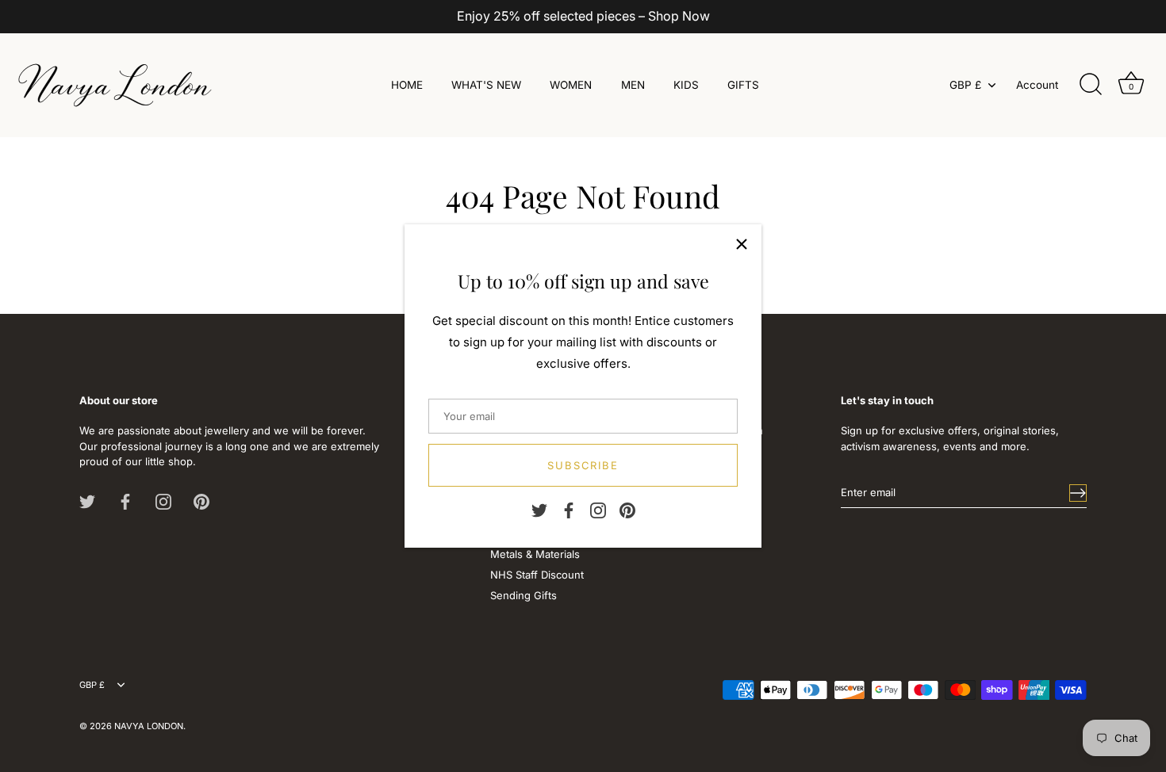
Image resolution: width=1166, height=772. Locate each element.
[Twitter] (539, 509)
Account (1037, 84)
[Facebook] (569, 509)
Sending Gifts (523, 595)
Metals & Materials (535, 554)
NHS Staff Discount (537, 574)
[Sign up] (1078, 493)
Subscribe (583, 465)
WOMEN (571, 84)
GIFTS (743, 84)
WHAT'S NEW (486, 84)
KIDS (686, 84)
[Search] (1090, 84)
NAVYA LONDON (148, 726)
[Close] (741, 244)
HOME (407, 84)
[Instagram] (598, 509)
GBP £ (965, 84)
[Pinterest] (627, 509)
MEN (633, 84)
